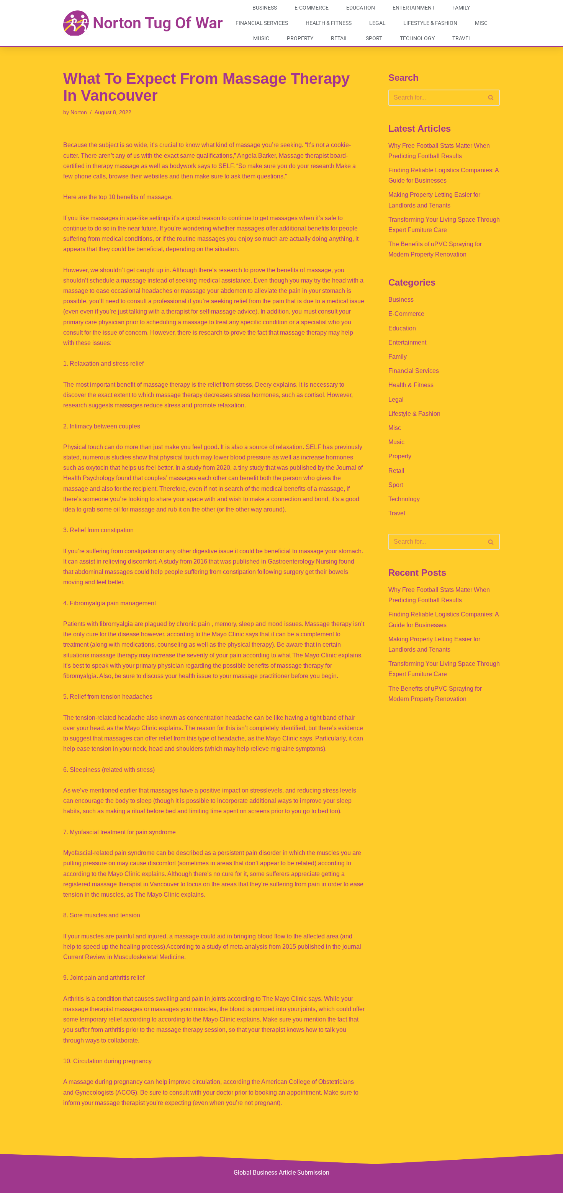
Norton (78, 112)
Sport (374, 38)
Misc (481, 23)
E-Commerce (312, 8)
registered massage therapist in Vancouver (121, 884)
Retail (339, 38)
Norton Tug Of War (158, 23)
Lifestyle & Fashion (430, 23)
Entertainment (414, 8)
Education (360, 8)
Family (461, 8)
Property (300, 38)
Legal (377, 23)
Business (264, 8)
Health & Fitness (329, 23)
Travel (461, 38)
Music (261, 38)
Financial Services (262, 23)
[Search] (491, 98)
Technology (417, 38)
